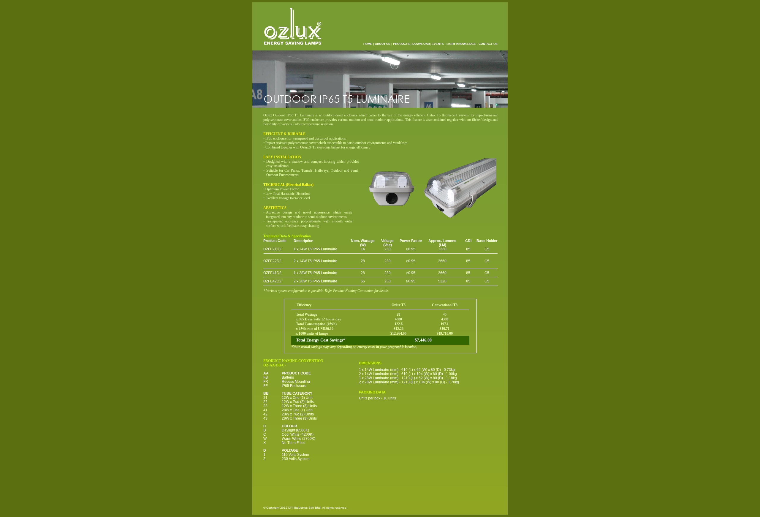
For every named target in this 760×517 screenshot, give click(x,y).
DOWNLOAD (421, 43)
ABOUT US (382, 43)
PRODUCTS (401, 43)
